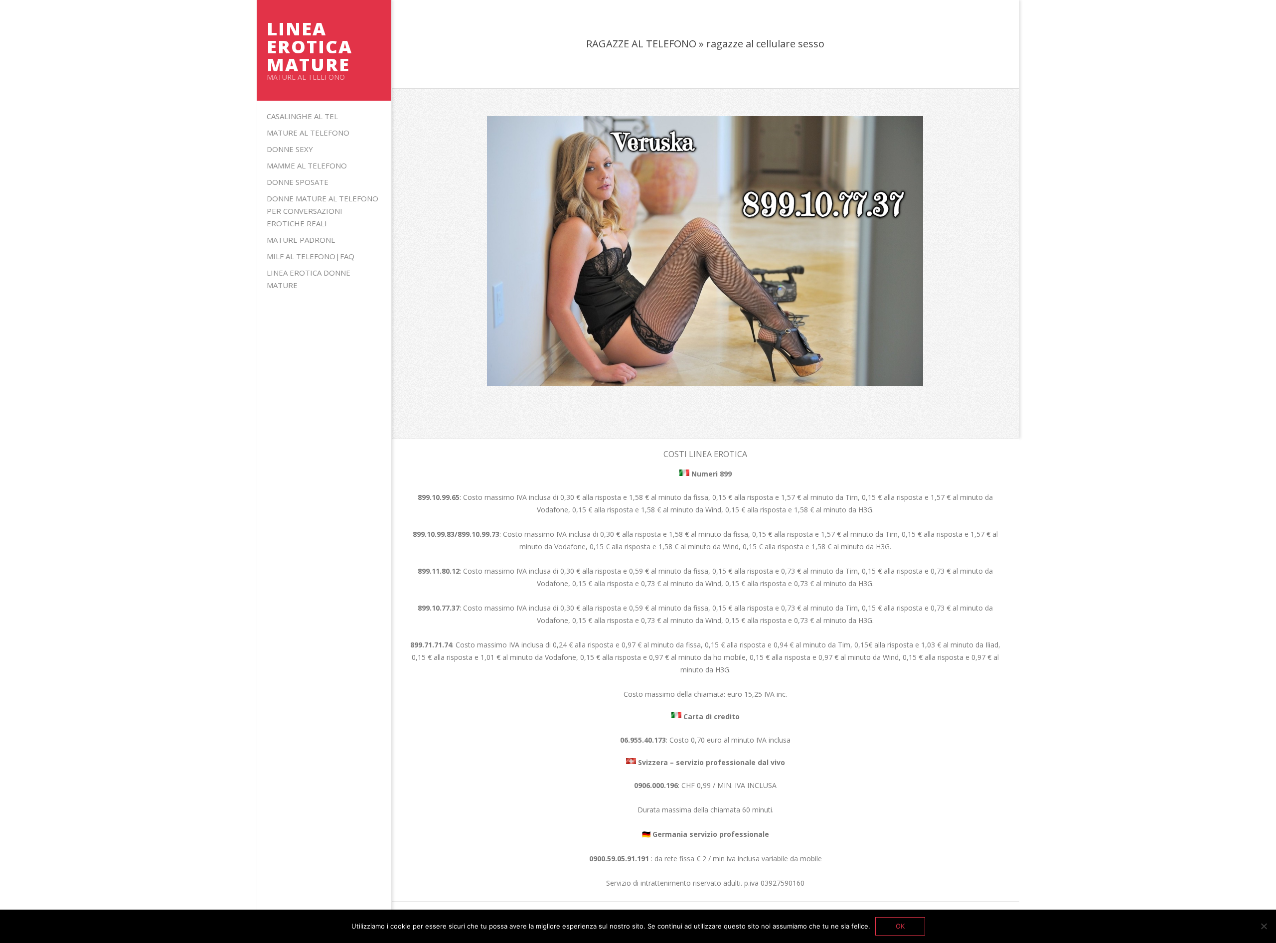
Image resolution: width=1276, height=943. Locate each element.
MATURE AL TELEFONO (308, 133)
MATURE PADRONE (301, 240)
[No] (1264, 926)
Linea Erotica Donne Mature (308, 279)
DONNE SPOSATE (297, 182)
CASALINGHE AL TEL (302, 116)
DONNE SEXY (290, 149)
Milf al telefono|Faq (310, 256)
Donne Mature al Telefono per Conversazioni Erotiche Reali (322, 210)
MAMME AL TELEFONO (307, 165)
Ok (900, 926)
